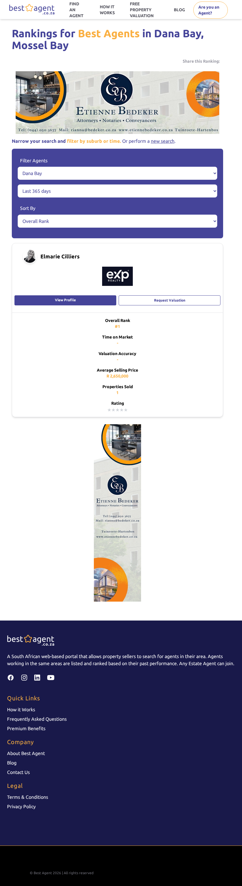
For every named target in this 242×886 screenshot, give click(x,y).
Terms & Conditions (27, 797)
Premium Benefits (26, 728)
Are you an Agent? (208, 10)
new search (162, 141)
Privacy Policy (21, 806)
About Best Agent (26, 753)
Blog (12, 762)
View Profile (65, 300)
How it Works (21, 709)
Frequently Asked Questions (37, 719)
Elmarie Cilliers (60, 256)
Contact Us (18, 772)
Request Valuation (169, 300)
